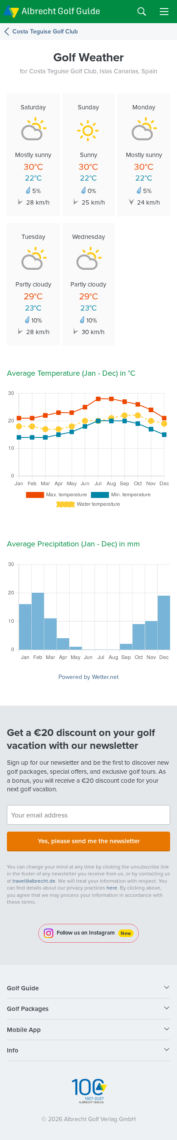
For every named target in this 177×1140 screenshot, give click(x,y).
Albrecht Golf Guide (60, 11)
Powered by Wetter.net (88, 677)
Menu (164, 11)
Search (142, 11)
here (112, 887)
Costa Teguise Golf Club (45, 31)
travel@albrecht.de (33, 880)
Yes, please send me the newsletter (89, 840)
